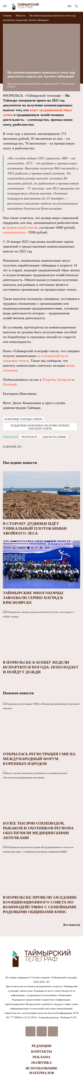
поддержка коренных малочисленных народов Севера (40, 427)
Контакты (41, 1051)
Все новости (71, 924)
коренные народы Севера (23, 419)
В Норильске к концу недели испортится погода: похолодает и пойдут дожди (40, 667)
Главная (7, 15)
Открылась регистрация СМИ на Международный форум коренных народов (39, 759)
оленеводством (14, 232)
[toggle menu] (5, 6)
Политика (41, 1063)
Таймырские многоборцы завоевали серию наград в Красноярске (33, 598)
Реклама (41, 1057)
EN (69, 6)
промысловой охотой (21, 227)
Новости (20, 15)
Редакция (41, 1046)
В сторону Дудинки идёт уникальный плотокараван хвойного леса (35, 528)
